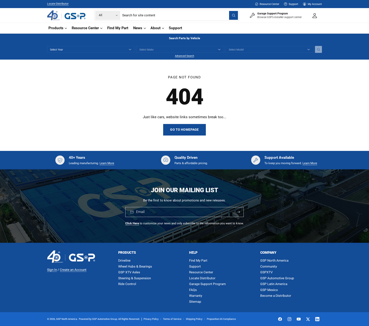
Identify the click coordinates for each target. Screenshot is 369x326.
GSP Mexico (269, 290)
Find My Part (198, 260)
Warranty (195, 296)
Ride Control (127, 284)
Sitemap (195, 302)
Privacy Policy (151, 319)
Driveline (124, 260)
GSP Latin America (273, 284)
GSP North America (274, 260)
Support (293, 4)
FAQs (193, 290)
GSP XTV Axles (129, 272)
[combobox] (180, 15)
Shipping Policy (194, 319)
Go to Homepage (184, 129)
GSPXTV (266, 272)
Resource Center (269, 4)
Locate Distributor (58, 3)
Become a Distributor (275, 296)
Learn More (107, 163)
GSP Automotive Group (277, 278)
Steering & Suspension (134, 278)
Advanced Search (184, 55)
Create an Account (73, 270)
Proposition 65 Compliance (221, 319)
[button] (57, 28)
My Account (315, 4)
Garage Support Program (207, 284)
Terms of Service (172, 319)
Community (268, 266)
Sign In (52, 270)
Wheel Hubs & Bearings (135, 266)
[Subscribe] (238, 212)
